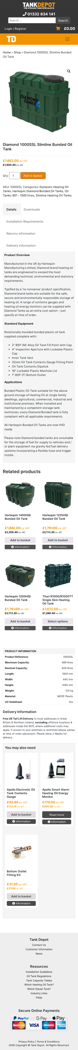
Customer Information (39, 949)
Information (21, 546)
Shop (17, 52)
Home (7, 52)
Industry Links (39, 993)
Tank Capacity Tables (39, 980)
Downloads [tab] (32, 209)
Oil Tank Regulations (39, 976)
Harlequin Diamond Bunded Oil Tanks (37, 191)
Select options (58, 621)
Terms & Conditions (48, 1041)
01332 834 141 (41, 14)
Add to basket (32, 175)
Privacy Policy (26, 1041)
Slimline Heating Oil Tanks (54, 195)
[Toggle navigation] (67, 39)
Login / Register (15, 28)
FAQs (39, 997)
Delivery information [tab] (21, 245)
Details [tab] (11, 209)
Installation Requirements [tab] (24, 221)
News (39, 953)
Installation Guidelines (39, 971)
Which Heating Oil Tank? (39, 984)
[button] (69, 71)
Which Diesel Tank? (39, 988)
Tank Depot (37, 1045)
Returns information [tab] (20, 233)
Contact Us (39, 944)
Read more (56, 815)
